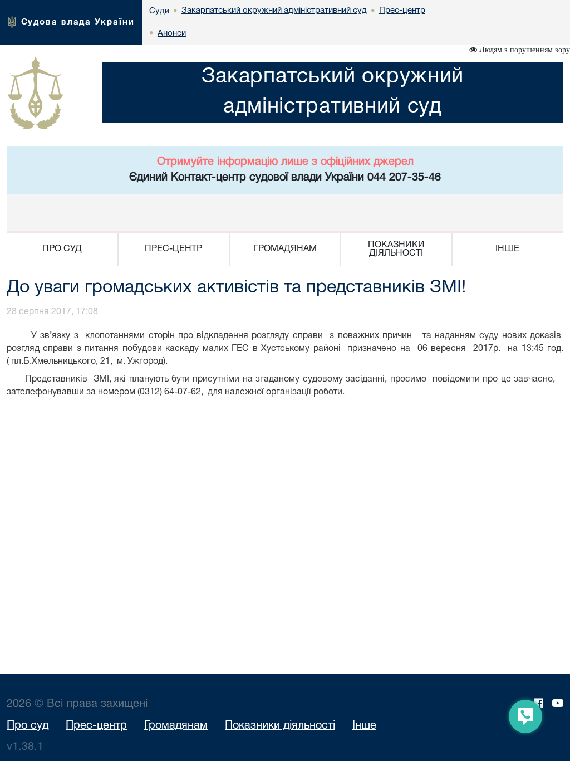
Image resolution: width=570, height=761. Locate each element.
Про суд (27, 726)
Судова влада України (78, 22)
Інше (364, 726)
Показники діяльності (280, 726)
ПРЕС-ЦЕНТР (173, 249)
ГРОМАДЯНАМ (285, 249)
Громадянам (176, 726)
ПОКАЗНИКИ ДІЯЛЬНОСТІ (396, 249)
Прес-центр (96, 726)
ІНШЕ (507, 249)
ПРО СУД (62, 249)
